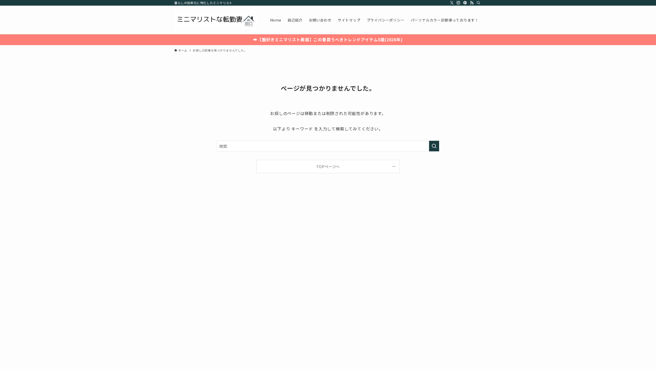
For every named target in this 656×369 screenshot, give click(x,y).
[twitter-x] (451, 3)
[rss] (471, 3)
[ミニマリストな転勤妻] (215, 20)
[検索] (478, 3)
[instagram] (458, 3)
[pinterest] (465, 3)
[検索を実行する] (434, 146)
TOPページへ (328, 166)
